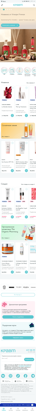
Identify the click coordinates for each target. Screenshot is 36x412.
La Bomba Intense (7, 107)
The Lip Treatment (21, 107)
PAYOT (31, 159)
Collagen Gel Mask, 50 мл (21, 264)
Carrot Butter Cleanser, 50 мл (6, 264)
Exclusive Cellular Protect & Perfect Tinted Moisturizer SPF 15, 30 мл (7, 209)
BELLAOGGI (18, 206)
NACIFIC (3, 159)
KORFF (17, 159)
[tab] (3, 9)
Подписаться (29, 359)
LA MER (17, 104)
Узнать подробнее (18, 317)
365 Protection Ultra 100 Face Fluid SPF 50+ (22, 163)
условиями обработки (25, 366)
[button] (4, 71)
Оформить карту (18, 338)
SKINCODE (4, 206)
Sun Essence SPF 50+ (8, 162)
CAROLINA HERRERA (6, 104)
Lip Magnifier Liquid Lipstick (21, 209)
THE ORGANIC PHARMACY (7, 261)
